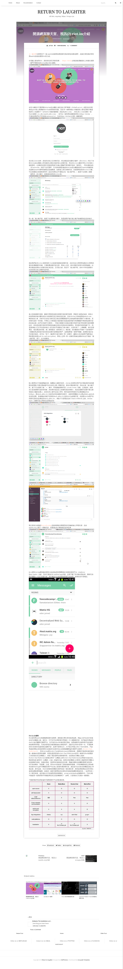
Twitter (59, 845)
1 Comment (73, 45)
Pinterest (77, 845)
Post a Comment (35, 929)
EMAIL (43, 941)
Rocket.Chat (87, 749)
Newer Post (19, 933)
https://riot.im (67, 61)
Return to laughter (62, 11)
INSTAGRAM (19, 941)
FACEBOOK (92, 941)
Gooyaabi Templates (84, 960)
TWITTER (67, 941)
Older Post (104, 933)
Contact (38, 3)
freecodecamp (46, 525)
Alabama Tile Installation (40, 921)
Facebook (51, 845)
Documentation (28, 3)
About (18, 3)
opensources (57, 39)
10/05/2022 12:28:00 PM (39, 926)
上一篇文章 (33, 54)
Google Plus (68, 845)
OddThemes (64, 960)
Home (10, 3)
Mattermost (33, 751)
